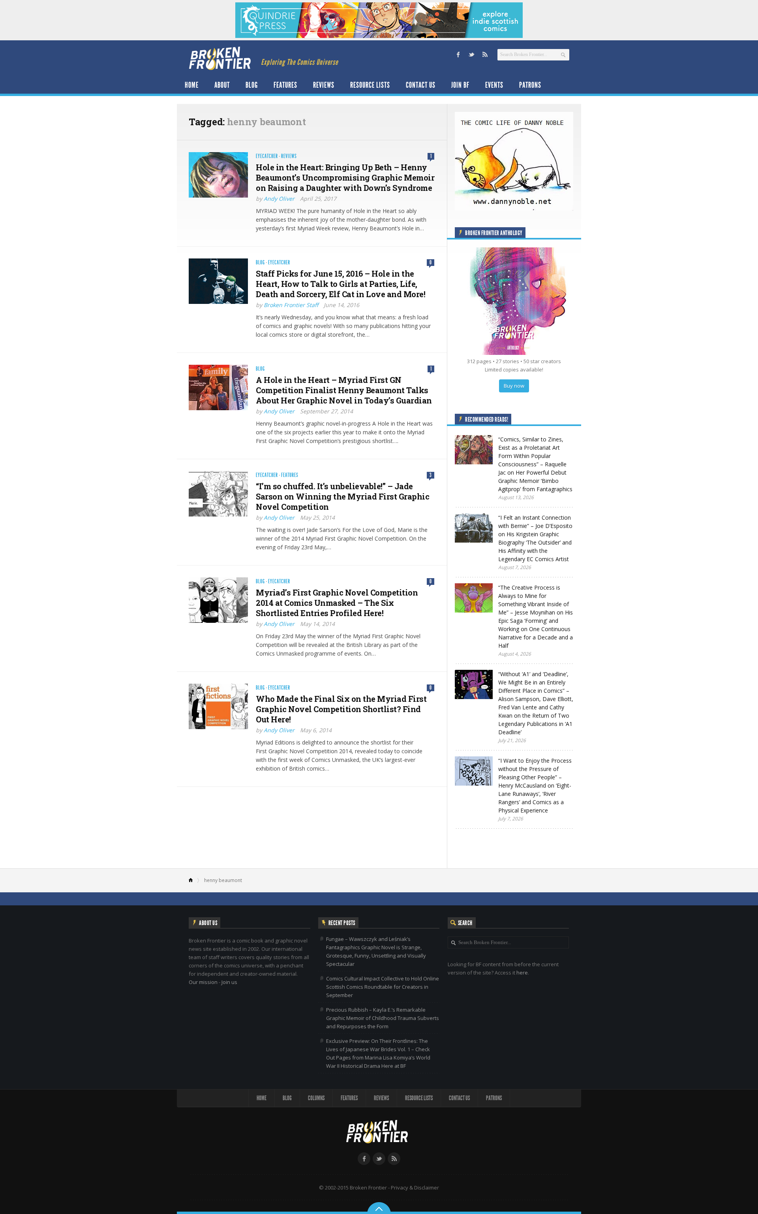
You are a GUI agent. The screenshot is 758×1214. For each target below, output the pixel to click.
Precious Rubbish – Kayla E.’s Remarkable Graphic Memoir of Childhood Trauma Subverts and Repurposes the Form (382, 1018)
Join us (229, 982)
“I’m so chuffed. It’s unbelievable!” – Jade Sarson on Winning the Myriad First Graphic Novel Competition (342, 496)
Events (494, 85)
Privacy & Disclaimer (415, 1187)
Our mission (203, 982)
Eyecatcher (267, 156)
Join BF (460, 85)
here (522, 972)
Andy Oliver (279, 198)
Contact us (420, 85)
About (222, 85)
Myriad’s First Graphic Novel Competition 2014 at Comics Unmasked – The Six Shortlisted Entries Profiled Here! (337, 602)
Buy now (514, 385)
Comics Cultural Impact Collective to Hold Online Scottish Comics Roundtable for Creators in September (382, 987)
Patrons (530, 85)
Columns (316, 1098)
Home (192, 85)
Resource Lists (370, 85)
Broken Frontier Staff (291, 305)
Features (285, 85)
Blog (252, 85)
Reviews (323, 85)
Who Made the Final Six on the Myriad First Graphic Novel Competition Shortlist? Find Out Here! (341, 709)
